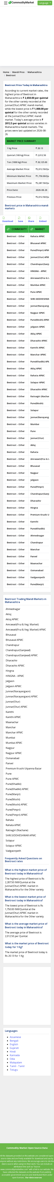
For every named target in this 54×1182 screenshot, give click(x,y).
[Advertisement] (27, 38)
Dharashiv (35, 500)
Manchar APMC (38, 354)
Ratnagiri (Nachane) (41, 396)
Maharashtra (35, 72)
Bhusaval (35, 466)
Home (6, 72)
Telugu (14, 1069)
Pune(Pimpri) (37, 486)
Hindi (13, 1051)
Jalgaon (34, 479)
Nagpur (34, 472)
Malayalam (16, 1062)
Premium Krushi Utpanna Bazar (24, 768)
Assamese (15, 1037)
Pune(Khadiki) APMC (40, 361)
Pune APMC (36, 292)
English (14, 1044)
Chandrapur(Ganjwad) (42, 493)
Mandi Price (18, 72)
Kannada (15, 1055)
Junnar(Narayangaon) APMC (22, 696)
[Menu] (5, 3)
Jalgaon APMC (37, 326)
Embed (42, 221)
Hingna (34, 507)
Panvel (33, 556)
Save (20, 221)
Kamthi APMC (37, 347)
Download (7, 221)
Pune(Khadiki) (37, 528)
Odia (12, 1059)
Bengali (14, 1040)
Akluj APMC (36, 333)
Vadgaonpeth (37, 577)
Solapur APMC (37, 382)
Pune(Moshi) (36, 403)
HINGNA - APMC (38, 271)
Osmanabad (36, 570)
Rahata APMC (37, 236)
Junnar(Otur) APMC (40, 257)
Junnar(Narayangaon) (41, 417)
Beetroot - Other (16, 236)
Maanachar (36, 563)
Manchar (35, 549)
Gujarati (14, 1048)
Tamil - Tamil (17, 1066)
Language (44, 3)
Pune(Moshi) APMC (40, 319)
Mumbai (34, 424)
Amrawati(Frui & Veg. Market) (22, 624)
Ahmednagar (37, 535)
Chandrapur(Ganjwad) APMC (22, 655)
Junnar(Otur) (37, 438)
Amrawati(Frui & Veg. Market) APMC (26, 629)
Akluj (33, 445)
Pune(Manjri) (37, 584)
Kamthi (34, 521)
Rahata (34, 452)
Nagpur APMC (37, 312)
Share (31, 221)
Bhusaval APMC (38, 243)
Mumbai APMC (38, 285)
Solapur (34, 410)
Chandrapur (36, 542)
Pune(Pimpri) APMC (40, 250)
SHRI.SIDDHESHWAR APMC (21, 835)
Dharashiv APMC (38, 340)
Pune (33, 431)
